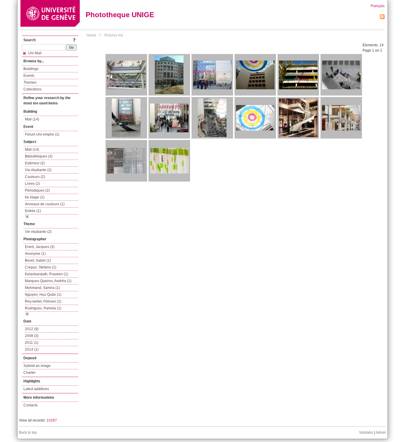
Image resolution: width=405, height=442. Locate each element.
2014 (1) (32, 349)
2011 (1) (31, 343)
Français (378, 6)
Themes (29, 82)
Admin (381, 432)
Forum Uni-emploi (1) (42, 134)
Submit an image (37, 366)
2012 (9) (32, 329)
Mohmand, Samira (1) (42, 288)
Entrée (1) (33, 211)
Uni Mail (34, 53)
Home (91, 35)
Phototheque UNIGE (120, 15)
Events (28, 76)
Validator (366, 432)
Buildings (31, 69)
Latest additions (36, 389)
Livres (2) (32, 184)
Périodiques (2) (37, 190)
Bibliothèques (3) (38, 156)
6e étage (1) (34, 197)
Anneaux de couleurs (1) (45, 204)
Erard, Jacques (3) (40, 247)
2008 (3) (32, 336)
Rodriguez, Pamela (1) (43, 308)
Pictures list (113, 35)
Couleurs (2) (35, 177)
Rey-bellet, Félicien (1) (43, 301)
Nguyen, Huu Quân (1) (43, 294)
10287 (52, 420)
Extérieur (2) (35, 163)
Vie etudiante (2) (38, 232)
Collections (32, 89)
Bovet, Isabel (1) (38, 260)
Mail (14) (32, 119)
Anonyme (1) (35, 254)
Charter (29, 373)
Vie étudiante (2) (38, 170)
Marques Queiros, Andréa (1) (48, 281)
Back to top (28, 432)
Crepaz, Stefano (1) (40, 267)
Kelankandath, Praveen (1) (46, 274)
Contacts (30, 405)
